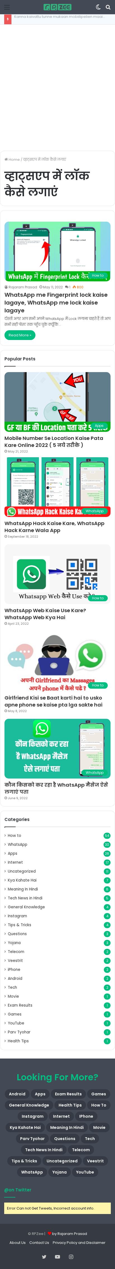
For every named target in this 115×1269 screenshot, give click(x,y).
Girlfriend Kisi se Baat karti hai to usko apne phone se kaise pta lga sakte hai (53, 701)
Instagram (17, 916)
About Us (17, 1242)
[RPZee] (57, 7)
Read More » (20, 335)
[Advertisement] (57, 87)
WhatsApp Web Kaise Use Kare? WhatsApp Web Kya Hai (45, 614)
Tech (12, 987)
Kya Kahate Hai (22, 880)
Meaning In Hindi (23, 889)
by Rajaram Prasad (69, 1233)
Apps (12, 853)
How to (14, 835)
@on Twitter (17, 1190)
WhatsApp (17, 844)
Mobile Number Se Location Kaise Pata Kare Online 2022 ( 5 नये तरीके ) (53, 442)
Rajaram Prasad (23, 287)
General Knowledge (26, 907)
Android (15, 978)
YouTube (16, 1023)
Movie (13, 996)
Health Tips (18, 1041)
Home (14, 159)
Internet (15, 862)
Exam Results (20, 1005)
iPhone (14, 969)
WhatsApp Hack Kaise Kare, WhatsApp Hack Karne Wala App (54, 527)
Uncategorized (22, 871)
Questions (17, 934)
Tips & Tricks (19, 925)
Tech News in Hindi (25, 898)
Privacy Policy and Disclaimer (79, 1242)
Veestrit (15, 960)
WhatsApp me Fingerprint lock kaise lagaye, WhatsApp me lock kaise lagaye (56, 302)
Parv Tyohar (19, 1032)
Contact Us (39, 1242)
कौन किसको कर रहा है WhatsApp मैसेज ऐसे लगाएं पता (56, 788)
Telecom (16, 951)
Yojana (14, 942)
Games (14, 1014)
